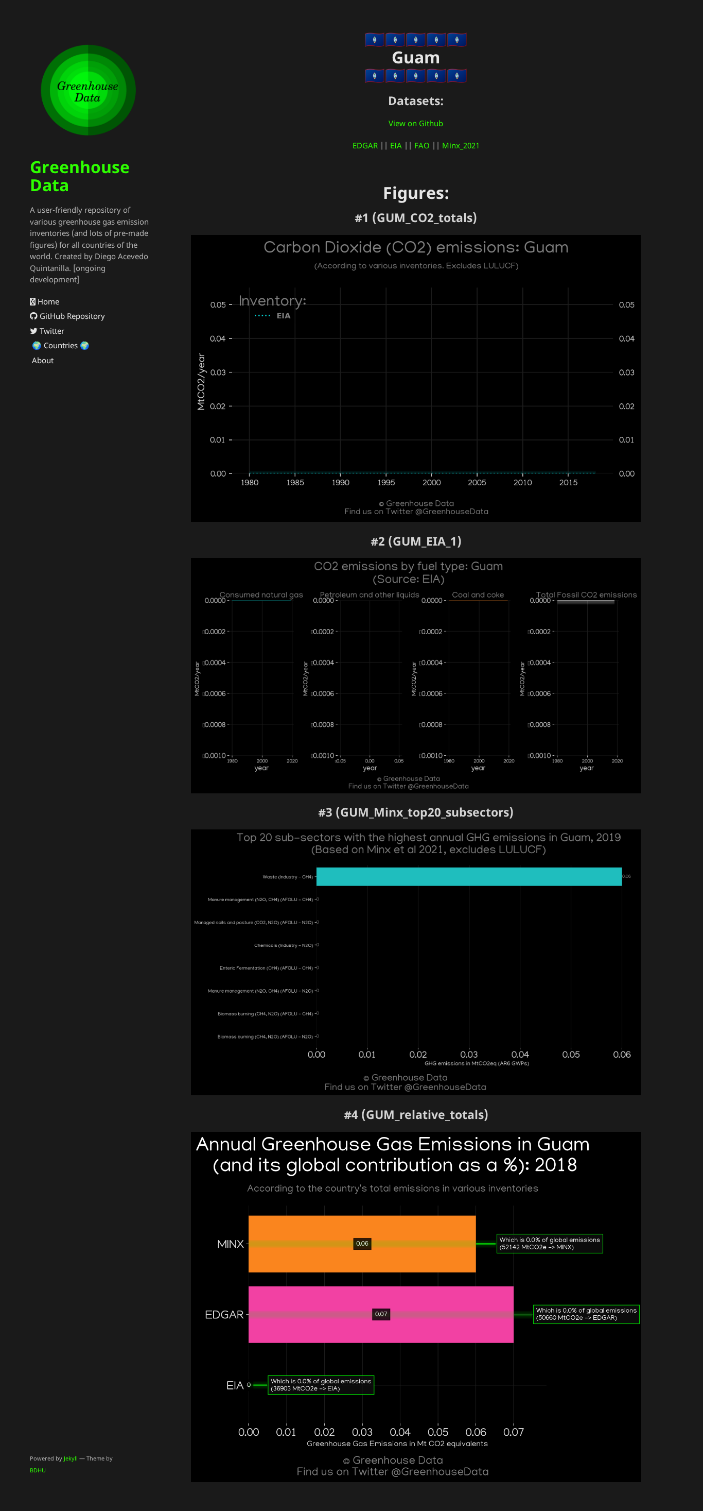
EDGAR (365, 145)
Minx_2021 (461, 145)
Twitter (51, 331)
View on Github (416, 123)
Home (47, 301)
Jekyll (71, 1458)
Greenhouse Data (80, 176)
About (42, 360)
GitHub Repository (71, 316)
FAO (422, 145)
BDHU (38, 1470)
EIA (396, 145)
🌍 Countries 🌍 (60, 345)
